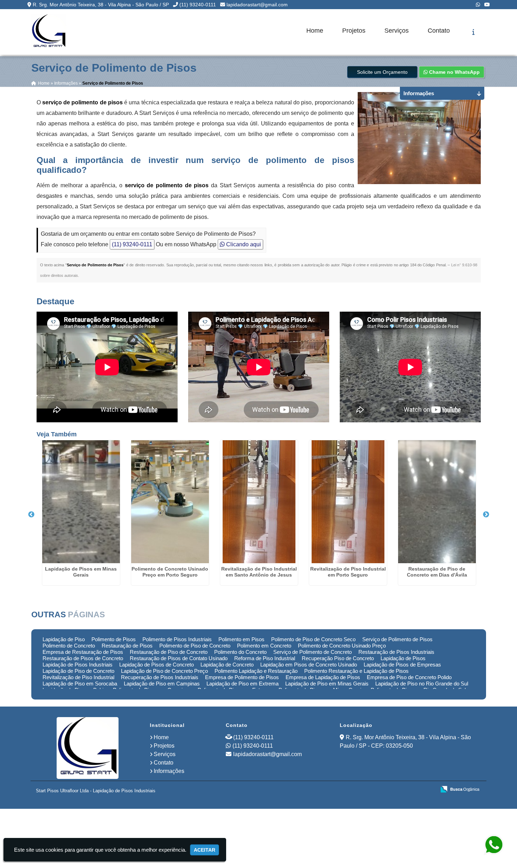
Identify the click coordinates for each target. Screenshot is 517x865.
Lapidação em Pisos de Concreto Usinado (308, 665)
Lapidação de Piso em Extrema (242, 684)
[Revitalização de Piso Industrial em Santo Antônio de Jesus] (259, 501)
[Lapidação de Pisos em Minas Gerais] (81, 501)
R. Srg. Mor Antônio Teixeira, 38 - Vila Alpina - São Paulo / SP (101, 4)
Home (314, 30)
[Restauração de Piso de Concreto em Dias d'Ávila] (437, 501)
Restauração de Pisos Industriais (396, 652)
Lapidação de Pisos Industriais (78, 665)
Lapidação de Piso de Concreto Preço (164, 671)
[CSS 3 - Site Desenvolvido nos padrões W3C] (403, 789)
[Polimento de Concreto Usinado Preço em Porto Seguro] (170, 501)
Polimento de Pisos (113, 639)
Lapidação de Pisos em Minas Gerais (81, 572)
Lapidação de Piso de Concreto (78, 671)
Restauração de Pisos (127, 646)
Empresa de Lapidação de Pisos (323, 677)
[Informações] (473, 32)
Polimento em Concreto (264, 646)
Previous (31, 514)
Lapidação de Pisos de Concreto (156, 665)
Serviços (396, 30)
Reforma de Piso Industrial (264, 658)
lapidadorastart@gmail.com (257, 4)
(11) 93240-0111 (197, 4)
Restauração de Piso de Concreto (169, 652)
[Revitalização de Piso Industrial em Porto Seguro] (348, 501)
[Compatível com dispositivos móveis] (427, 789)
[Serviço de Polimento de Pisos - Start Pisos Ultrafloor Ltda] (48, 32)
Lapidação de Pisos (403, 658)
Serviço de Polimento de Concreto (312, 652)
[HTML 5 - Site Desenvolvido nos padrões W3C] (379, 789)
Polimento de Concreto (69, 646)
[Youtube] (487, 4)
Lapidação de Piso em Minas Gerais (327, 684)
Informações (169, 771)
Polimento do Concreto (240, 652)
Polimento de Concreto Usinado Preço (342, 646)
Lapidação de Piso (64, 639)
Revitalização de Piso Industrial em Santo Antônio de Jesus (259, 572)
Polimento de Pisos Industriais (177, 639)
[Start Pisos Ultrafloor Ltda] (87, 748)
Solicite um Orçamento (382, 72)
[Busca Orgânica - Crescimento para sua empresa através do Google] (459, 789)
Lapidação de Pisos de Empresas (402, 665)
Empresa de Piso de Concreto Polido (409, 677)
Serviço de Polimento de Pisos (397, 639)
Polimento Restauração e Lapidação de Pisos (356, 671)
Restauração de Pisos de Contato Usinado (179, 658)
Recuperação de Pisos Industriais (159, 677)
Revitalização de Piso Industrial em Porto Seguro (348, 572)
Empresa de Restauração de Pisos (83, 652)
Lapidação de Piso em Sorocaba (80, 684)
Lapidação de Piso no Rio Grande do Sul (421, 684)
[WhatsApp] (478, 4)
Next (486, 514)
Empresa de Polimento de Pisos (242, 677)
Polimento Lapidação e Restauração (256, 671)
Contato (439, 30)
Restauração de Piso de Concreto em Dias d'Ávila (437, 572)
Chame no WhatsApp (454, 72)
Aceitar (204, 850)
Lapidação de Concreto (227, 665)
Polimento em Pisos (241, 639)
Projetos (353, 30)
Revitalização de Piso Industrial (78, 677)
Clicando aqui (243, 244)
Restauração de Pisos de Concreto (83, 658)
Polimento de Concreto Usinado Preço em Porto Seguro (170, 572)
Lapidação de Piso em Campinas (162, 684)
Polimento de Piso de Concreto (194, 646)
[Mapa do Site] (360, 789)
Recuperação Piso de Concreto (338, 658)
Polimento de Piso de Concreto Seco (313, 639)
